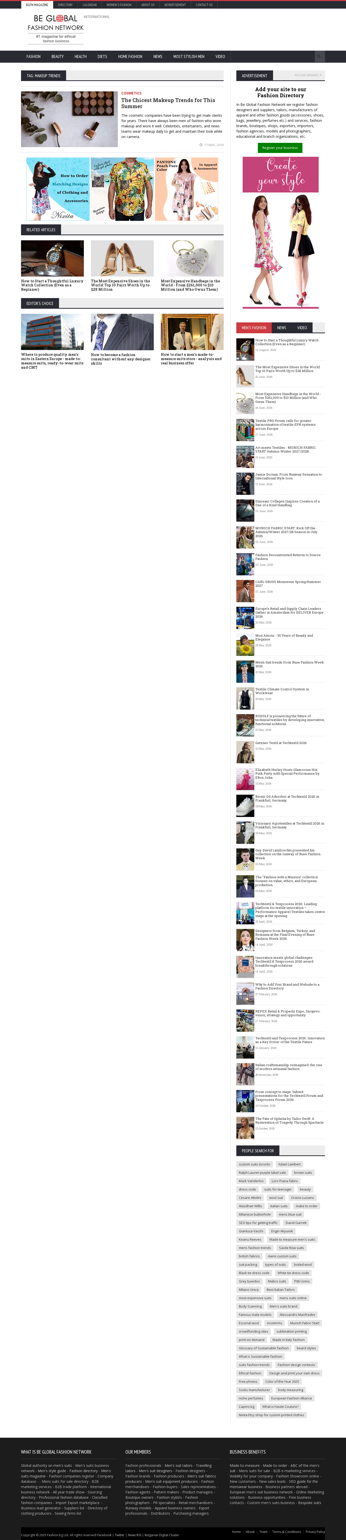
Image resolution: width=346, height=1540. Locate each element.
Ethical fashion (250, 1373)
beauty (305, 1189)
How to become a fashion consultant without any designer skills (121, 359)
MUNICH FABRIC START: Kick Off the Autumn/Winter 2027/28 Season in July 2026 (286, 532)
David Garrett (296, 1222)
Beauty (58, 56)
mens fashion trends (255, 1247)
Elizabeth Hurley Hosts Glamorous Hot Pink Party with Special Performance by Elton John (287, 773)
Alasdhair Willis (250, 1206)
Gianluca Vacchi (251, 1231)
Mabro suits (277, 1281)
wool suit (276, 1197)
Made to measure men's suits (292, 1239)
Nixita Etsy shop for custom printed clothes (271, 1415)
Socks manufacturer (254, 1390)
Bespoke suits (309, 1502)
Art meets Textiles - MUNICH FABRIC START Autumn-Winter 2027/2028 (285, 449)
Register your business (280, 147)
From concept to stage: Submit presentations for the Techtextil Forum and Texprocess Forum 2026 (289, 1095)
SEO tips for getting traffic (258, 1222)
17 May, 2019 (213, 145)
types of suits (275, 1264)
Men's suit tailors (179, 1465)
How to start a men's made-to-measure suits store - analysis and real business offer (191, 358)
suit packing (248, 1264)
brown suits (303, 1172)
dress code (247, 1189)
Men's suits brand (283, 1306)
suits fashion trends (254, 1364)
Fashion (34, 56)
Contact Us (204, 5)
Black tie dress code (254, 1273)
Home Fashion (130, 56)
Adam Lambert (289, 1164)
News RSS (134, 1535)
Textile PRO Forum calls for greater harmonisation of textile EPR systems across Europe (285, 424)
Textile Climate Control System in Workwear (282, 691)
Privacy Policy (315, 1532)
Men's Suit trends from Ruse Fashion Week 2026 (289, 664)
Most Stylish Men (189, 56)
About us (148, 5)
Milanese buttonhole (255, 1214)
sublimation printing (291, 1331)
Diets (102, 56)
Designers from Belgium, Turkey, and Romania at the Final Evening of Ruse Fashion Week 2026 (285, 934)
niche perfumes (251, 1398)
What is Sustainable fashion (260, 1356)
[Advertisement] (227, 29)
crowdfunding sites (253, 1331)
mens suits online (293, 1298)
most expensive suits (255, 1298)
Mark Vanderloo (251, 1181)
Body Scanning (250, 1306)
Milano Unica (249, 1289)
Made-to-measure (245, 1465)
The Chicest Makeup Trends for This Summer (168, 103)
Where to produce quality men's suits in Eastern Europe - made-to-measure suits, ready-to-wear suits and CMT (52, 360)
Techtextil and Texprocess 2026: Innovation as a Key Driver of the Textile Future (290, 1040)
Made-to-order (275, 1465)
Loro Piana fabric (285, 1181)
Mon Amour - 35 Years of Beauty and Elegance (284, 637)
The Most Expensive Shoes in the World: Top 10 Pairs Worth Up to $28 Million (120, 285)
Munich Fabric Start (304, 1323)
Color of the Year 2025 (282, 1381)
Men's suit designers (155, 1470)
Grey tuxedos (249, 1281)
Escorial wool (249, 1323)
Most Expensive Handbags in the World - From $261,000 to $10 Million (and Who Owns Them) (190, 285)
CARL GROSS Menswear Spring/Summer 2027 (288, 583)
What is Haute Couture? (280, 1406)
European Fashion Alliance (291, 1398)
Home (236, 1532)
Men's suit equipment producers (171, 1481)
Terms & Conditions (286, 1532)
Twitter (120, 1535)
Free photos (248, 1381)
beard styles (306, 1348)
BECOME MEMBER (306, 75)
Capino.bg (246, 1406)
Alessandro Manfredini (297, 1314)
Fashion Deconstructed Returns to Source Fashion (288, 557)
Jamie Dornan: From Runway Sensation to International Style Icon (288, 476)
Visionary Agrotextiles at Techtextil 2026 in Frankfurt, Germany (289, 825)
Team (263, 1532)
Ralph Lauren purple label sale (262, 1172)
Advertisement (175, 5)
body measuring (290, 1390)
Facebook (104, 1535)
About (250, 1532)
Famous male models (255, 1314)
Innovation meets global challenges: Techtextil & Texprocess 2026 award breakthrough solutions (284, 961)
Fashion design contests (296, 1364)
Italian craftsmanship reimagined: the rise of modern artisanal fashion (288, 1067)
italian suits (279, 1206)
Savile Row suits (291, 1247)
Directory (65, 5)
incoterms (274, 1323)
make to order (307, 1206)
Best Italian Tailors (281, 1289)
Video (220, 56)
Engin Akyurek (282, 1231)
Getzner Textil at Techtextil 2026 (281, 742)
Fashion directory (83, 1470)
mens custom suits (282, 1256)
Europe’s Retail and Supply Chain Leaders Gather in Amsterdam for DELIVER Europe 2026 (289, 612)
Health (81, 56)
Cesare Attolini (250, 1197)
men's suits (62, 1465)
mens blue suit (290, 1214)
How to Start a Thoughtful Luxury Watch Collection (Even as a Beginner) (52, 285)
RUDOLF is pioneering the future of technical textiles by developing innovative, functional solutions (290, 720)
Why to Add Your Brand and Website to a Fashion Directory (287, 986)
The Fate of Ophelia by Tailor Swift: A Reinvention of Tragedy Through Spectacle (289, 1120)
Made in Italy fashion (289, 1339)
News (157, 56)
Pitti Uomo (302, 1281)
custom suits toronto (254, 1164)
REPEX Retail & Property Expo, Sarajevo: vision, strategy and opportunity (287, 1013)
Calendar (90, 5)
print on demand (251, 1339)
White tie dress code (293, 1273)
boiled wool (303, 1264)
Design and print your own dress (295, 1373)
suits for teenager (278, 1189)
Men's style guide (52, 1470)
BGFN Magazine (37, 5)
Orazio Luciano (302, 1197)
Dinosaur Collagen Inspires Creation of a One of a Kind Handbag (287, 503)
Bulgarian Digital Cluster (162, 1535)
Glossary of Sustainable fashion (264, 1348)
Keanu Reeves (250, 1239)
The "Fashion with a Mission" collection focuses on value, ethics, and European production (286, 881)
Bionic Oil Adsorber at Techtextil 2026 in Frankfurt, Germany (287, 798)
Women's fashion (119, 5)
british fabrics (249, 1256)
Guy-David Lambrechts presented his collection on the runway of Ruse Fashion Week (287, 854)
